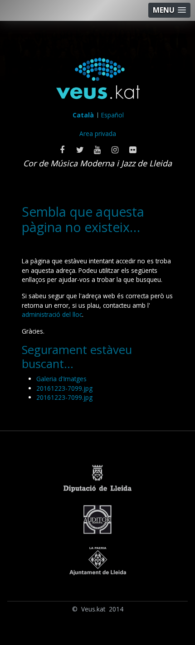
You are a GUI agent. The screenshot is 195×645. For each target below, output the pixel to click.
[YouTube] (98, 149)
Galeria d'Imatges (61, 378)
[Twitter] (80, 149)
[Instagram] (115, 149)
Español (112, 115)
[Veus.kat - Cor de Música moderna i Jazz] (97, 80)
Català (83, 115)
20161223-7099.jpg (64, 388)
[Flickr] (133, 149)
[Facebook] (62, 149)
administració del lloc (52, 314)
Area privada (97, 133)
